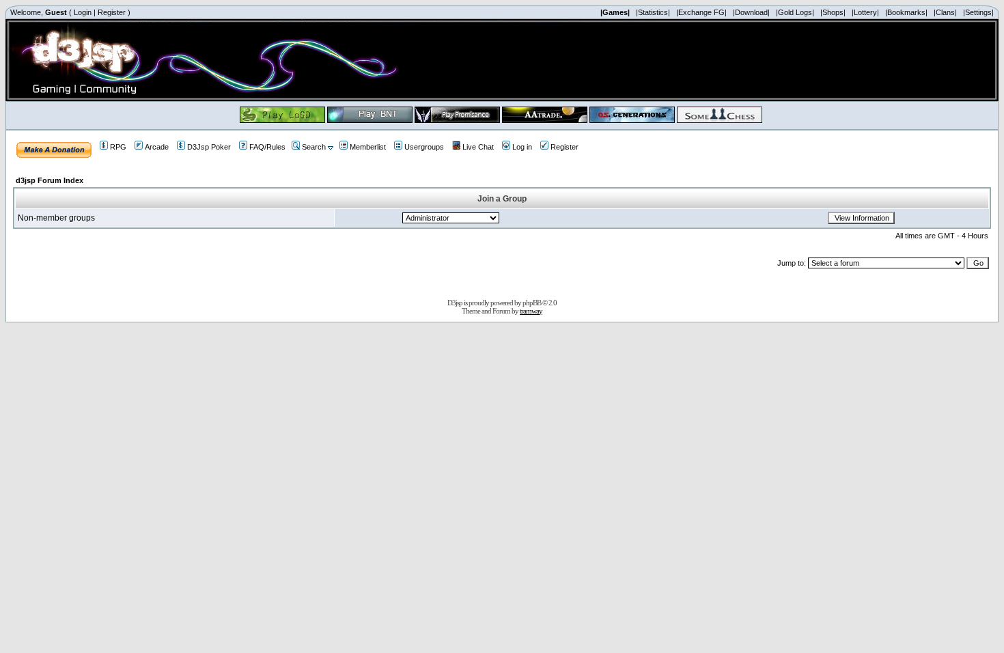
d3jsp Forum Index (49, 180)
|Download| (751, 12)
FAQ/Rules (267, 147)
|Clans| (945, 12)
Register (112, 12)
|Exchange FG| (701, 12)
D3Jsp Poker (209, 147)
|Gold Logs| (795, 12)
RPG (118, 147)
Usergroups (424, 147)
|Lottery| (865, 12)
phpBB (531, 302)
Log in (522, 147)
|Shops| (833, 12)
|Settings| (978, 12)
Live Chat (478, 147)
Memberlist (368, 147)
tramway (531, 311)
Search (314, 147)
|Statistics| (653, 12)
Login (83, 12)
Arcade (157, 147)
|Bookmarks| (906, 12)
